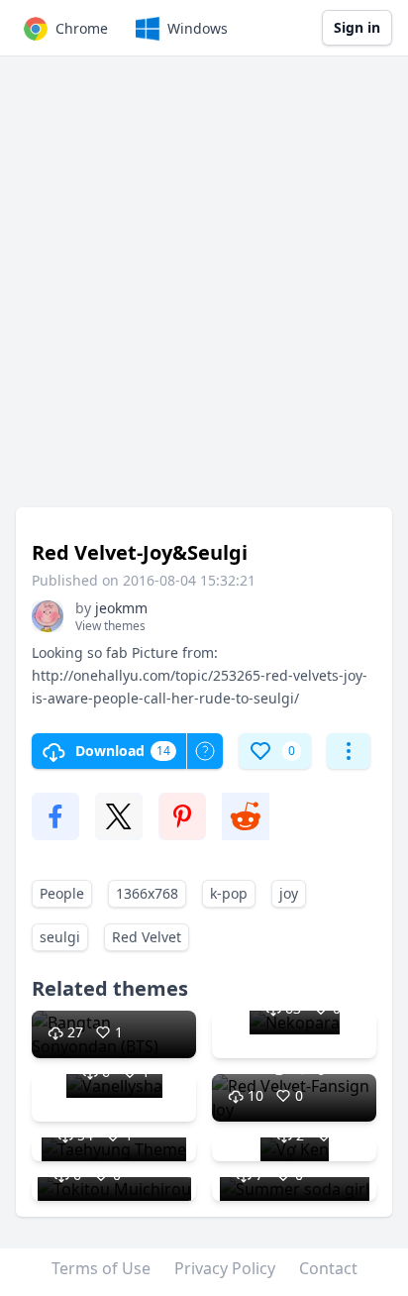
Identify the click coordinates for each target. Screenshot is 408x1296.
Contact (328, 1268)
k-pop (229, 893)
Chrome (81, 28)
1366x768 (147, 893)
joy (288, 893)
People (62, 893)
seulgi (60, 936)
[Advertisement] (204, 291)
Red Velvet (146, 936)
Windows (197, 28)
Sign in (357, 27)
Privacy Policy (224, 1268)
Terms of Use (101, 1268)
